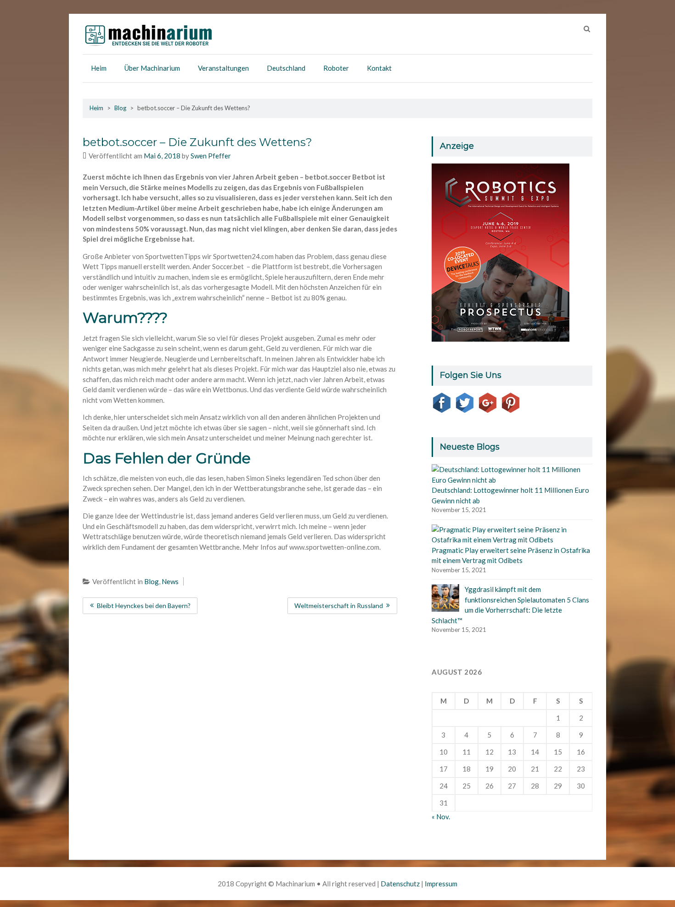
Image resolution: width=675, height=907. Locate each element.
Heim (99, 68)
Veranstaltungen (223, 68)
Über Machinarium (152, 68)
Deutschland (286, 68)
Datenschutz (400, 883)
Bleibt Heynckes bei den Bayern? (144, 605)
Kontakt (379, 68)
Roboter (336, 68)
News (170, 581)
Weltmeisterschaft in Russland (338, 605)
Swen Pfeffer (211, 156)
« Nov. (441, 816)
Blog (120, 108)
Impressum (441, 883)
